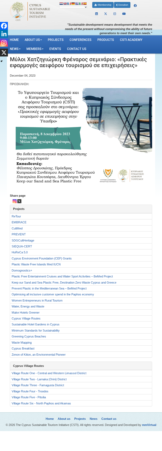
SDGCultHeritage (23, 240)
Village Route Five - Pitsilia (29, 397)
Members (33, 49)
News (14, 49)
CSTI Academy (131, 40)
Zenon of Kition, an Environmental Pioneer (39, 354)
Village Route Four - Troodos (30, 391)
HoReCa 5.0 (20, 252)
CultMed (17, 228)
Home (14, 40)
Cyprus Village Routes (26, 318)
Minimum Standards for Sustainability (36, 330)
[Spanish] (85, 3)
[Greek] (77, 3)
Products (105, 40)
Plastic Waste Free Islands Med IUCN (36, 264)
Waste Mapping (22, 342)
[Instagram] (15, 201)
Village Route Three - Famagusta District (38, 385)
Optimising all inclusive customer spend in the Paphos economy (53, 294)
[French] (69, 3)
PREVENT (19, 234)
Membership (104, 5)
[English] (65, 3)
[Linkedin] (4, 34)
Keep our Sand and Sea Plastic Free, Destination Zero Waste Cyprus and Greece (64, 282)
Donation (123, 5)
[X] (19, 201)
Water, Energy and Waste (28, 306)
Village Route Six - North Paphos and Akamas (41, 403)
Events (55, 49)
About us (32, 40)
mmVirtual (149, 425)
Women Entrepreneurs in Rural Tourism (37, 300)
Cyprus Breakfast (23, 348)
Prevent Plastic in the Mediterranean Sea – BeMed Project (49, 288)
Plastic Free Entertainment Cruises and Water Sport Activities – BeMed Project (62, 276)
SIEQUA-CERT (22, 246)
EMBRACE (19, 222)
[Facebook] (4, 26)
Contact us (76, 49)
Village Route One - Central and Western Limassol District (49, 373)
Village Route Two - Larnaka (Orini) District (39, 379)
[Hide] (1, 61)
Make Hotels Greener (26, 312)
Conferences (80, 40)
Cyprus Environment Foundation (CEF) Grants (42, 258)
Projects (56, 40)
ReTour (16, 216)
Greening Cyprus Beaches (29, 336)
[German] (73, 3)
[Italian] (81, 3)
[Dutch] (61, 3)
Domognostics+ (22, 270)
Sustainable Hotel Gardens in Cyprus (35, 324)
